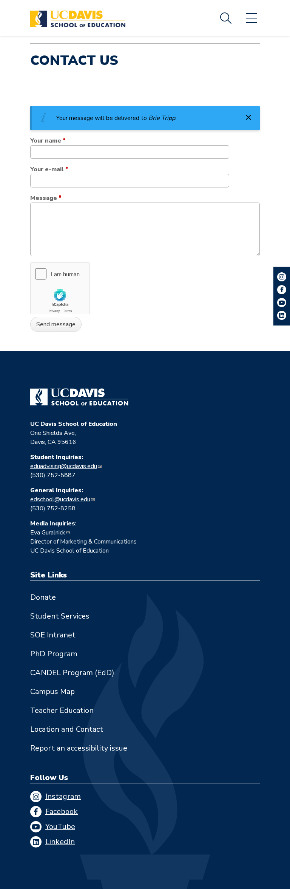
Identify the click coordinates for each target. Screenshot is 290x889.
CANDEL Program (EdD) (72, 673)
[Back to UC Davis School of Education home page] (77, 18)
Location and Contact (66, 729)
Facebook (61, 811)
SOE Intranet (53, 635)
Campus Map (52, 691)
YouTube (60, 826)
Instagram (63, 796)
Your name (48, 141)
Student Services (59, 616)
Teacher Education (62, 710)
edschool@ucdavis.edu (60, 499)
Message (46, 198)
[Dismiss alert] (248, 117)
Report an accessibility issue (78, 748)
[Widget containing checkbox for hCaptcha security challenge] (60, 288)
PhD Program (53, 654)
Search (226, 18)
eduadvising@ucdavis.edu (63, 466)
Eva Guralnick (47, 532)
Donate (43, 597)
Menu (251, 18)
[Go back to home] (79, 397)
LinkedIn (60, 842)
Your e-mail (49, 169)
